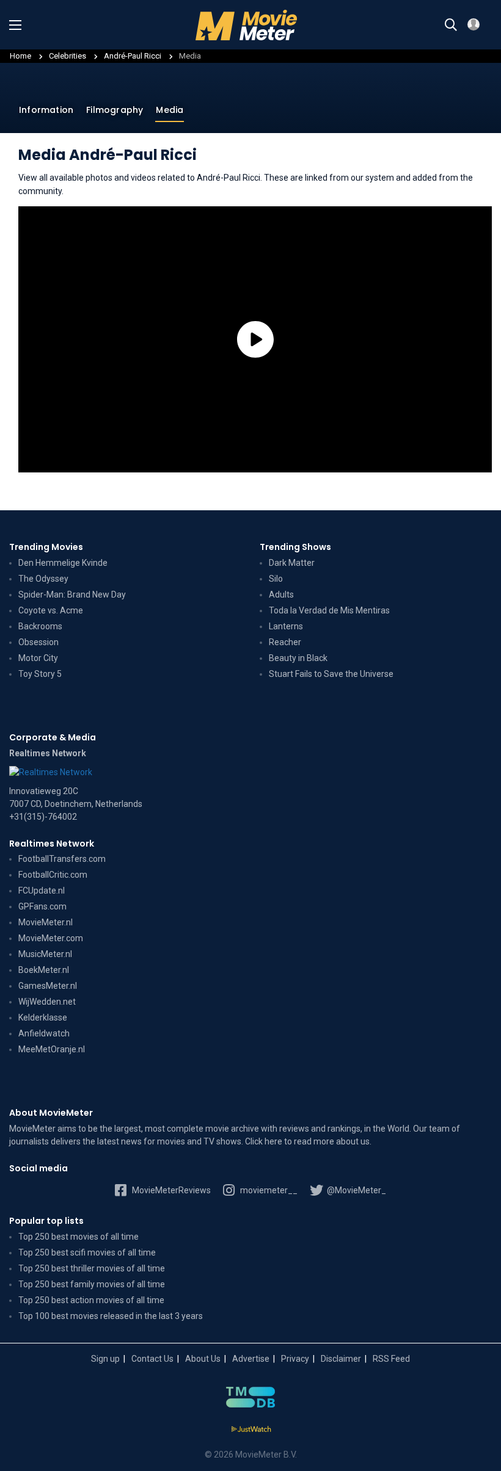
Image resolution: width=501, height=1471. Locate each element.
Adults (281, 594)
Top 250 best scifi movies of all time (87, 1252)
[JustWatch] (251, 1429)
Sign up (105, 1359)
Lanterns (286, 626)
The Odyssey (43, 579)
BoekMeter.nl (43, 970)
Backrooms (40, 626)
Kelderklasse (42, 1017)
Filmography (114, 110)
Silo (276, 579)
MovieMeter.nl (45, 922)
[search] (451, 25)
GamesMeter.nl (47, 986)
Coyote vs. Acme (50, 610)
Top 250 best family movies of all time (91, 1284)
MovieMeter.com (50, 938)
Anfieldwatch (44, 1033)
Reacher (285, 642)
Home (20, 55)
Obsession (38, 642)
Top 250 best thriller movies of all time (91, 1268)
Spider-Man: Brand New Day (72, 594)
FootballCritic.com (52, 875)
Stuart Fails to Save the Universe (331, 674)
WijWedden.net (47, 1002)
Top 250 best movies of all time (78, 1236)
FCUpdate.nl (41, 890)
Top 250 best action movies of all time (91, 1300)
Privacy (295, 1359)
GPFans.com (42, 906)
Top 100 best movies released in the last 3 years (110, 1316)
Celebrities (67, 55)
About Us (203, 1359)
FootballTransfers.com (62, 859)
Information (46, 110)
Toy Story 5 (40, 674)
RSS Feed (391, 1359)
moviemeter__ (268, 1190)
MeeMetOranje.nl (51, 1049)
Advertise (250, 1359)
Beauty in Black (298, 658)
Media (169, 110)
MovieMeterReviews (170, 1190)
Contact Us (152, 1359)
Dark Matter (292, 563)
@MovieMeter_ (355, 1190)
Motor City (38, 658)
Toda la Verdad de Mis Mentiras (329, 610)
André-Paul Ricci (133, 55)
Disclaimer (341, 1359)
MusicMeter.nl (45, 954)
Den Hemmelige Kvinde (63, 563)
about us (353, 1141)
